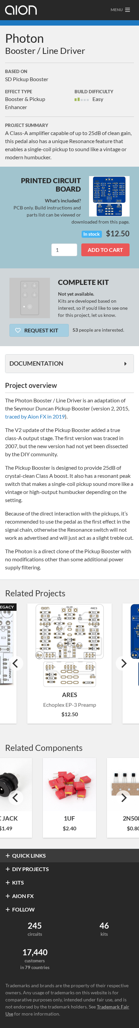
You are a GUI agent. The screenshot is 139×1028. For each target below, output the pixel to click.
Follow (23, 909)
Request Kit (40, 330)
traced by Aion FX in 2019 (35, 416)
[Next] (123, 663)
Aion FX (23, 896)
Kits (18, 882)
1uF (69, 818)
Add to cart (105, 249)
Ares (69, 694)
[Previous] (15, 663)
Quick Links (29, 855)
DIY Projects (30, 869)
